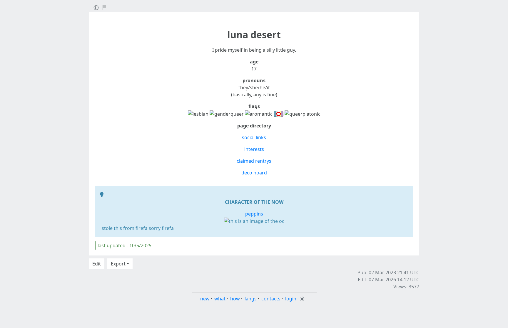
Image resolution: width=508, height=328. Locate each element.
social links (254, 137)
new (205, 298)
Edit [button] (96, 263)
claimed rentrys (254, 161)
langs (251, 298)
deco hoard (254, 172)
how (235, 298)
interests (254, 149)
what (219, 298)
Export (118, 263)
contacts (270, 298)
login (290, 298)
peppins (254, 214)
